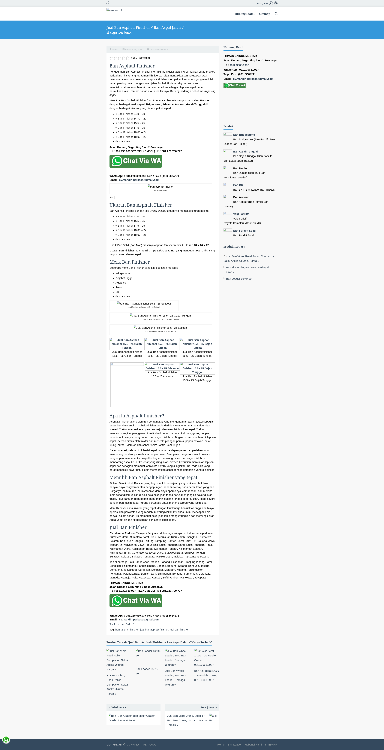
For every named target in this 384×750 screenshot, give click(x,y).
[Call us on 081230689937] (271, 4)
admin (115, 49)
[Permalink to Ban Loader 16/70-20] (148, 657)
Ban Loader (235, 744)
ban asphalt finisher (127, 629)
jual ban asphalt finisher (154, 629)
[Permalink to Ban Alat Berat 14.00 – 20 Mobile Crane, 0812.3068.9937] (206, 658)
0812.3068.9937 (239, 65)
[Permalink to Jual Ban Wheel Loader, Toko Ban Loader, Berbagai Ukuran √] (177, 658)
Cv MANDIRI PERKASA (141, 744)
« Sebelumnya (117, 707)
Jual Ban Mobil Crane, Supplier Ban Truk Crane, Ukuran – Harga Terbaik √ (187, 720)
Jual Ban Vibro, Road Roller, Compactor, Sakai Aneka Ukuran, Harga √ (117, 684)
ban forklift (127, 624)
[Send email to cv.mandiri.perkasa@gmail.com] (276, 4)
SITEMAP (271, 744)
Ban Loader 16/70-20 (239, 278)
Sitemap (264, 14)
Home (221, 744)
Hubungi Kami (245, 14)
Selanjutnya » (208, 707)
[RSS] (108, 3)
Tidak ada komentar (159, 49)
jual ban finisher (179, 629)
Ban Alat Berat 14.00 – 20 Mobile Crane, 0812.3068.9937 (206, 675)
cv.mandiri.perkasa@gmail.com (139, 179)
